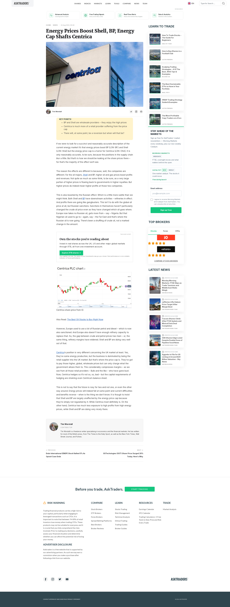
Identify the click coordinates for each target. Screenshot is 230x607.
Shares (77, 4)
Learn (108, 4)
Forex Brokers (97, 517)
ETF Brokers (96, 513)
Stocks (154, 231)
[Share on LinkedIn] (136, 112)
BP (84, 198)
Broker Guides (121, 528)
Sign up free (166, 210)
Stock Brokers (96, 509)
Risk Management (122, 513)
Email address (156, 188)
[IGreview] (157, 243)
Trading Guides (121, 524)
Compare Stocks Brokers (166, 261)
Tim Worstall (57, 111)
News (136, 4)
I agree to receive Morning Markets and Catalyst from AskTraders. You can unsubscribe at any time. (167, 201)
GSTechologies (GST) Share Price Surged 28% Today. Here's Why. (123, 453)
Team (145, 4)
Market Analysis (169, 509)
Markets (98, 4)
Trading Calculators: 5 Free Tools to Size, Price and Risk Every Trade (150, 520)
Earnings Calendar (146, 509)
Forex (165, 231)
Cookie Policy (63, 599)
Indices (87, 4)
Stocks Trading (121, 509)
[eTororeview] (157, 255)
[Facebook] (45, 579)
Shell (85, 175)
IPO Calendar (144, 513)
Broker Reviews (97, 528)
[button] (191, 3)
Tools (116, 4)
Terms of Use (55, 599)
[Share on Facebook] (141, 112)
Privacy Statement (74, 599)
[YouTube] (67, 579)
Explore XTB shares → (71, 253)
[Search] (223, 3)
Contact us (47, 599)
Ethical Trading (121, 521)
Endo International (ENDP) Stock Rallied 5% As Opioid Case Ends (65, 453)
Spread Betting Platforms (101, 521)
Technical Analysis (122, 517)
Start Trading (139, 489)
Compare (127, 4)
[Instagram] (52, 579)
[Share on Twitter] (131, 112)
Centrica (60, 352)
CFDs (177, 231)
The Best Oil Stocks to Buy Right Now (85, 319)
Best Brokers (96, 524)
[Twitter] (60, 579)
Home (48, 25)
